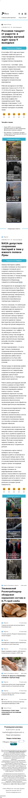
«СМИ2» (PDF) (13, 784)
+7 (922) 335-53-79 (18, 771)
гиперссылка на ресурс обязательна (17, 751)
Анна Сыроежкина (17, 27)
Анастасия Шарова (17, 239)
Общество (6, 237)
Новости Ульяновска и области (11, 585)
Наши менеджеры (13, 735)
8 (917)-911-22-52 (13, 730)
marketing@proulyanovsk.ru (13, 732)
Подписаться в (14, 48)
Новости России (7, 24)
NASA (20, 282)
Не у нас (5, 699)
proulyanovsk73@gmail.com (18, 769)
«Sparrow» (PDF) (21, 784)
